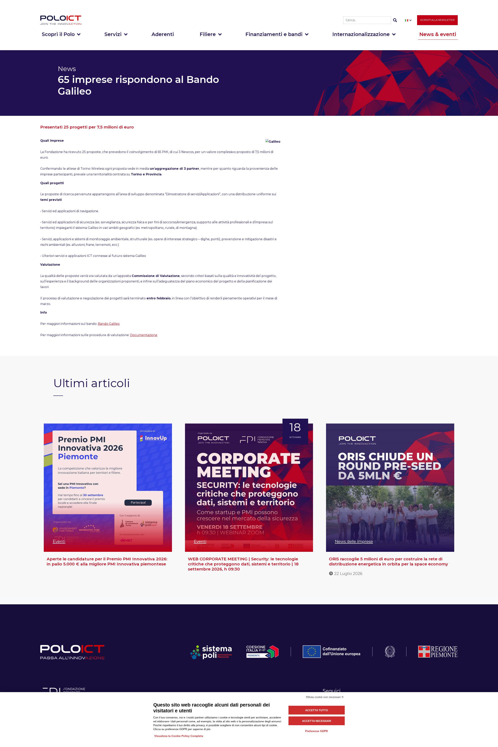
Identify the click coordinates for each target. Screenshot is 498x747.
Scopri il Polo (58, 34)
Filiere (208, 34)
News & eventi (437, 34)
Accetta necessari (316, 720)
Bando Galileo (109, 324)
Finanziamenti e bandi (273, 34)
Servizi (113, 34)
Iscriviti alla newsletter (437, 19)
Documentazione (143, 335)
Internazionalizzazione (361, 34)
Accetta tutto (316, 710)
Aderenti (163, 34)
